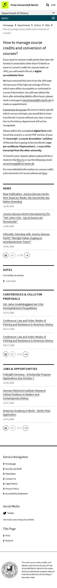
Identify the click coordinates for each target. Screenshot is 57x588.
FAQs (47, 25)
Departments (24, 25)
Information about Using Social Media (18, 519)
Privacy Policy (12, 488)
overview (11, 281)
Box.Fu (20, 159)
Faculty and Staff (13, 468)
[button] (6, 255)
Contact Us (10, 478)
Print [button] (7, 535)
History (37, 25)
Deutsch (9, 540)
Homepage (8, 25)
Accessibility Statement (16, 493)
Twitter (10, 513)
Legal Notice (11, 483)
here (44, 173)
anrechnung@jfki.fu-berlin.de (18, 163)
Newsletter (10, 473)
